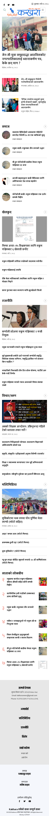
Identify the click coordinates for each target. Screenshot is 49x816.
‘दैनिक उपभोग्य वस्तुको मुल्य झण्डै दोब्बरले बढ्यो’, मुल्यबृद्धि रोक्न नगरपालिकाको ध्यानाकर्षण (33, 103)
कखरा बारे (24, 753)
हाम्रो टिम (24, 757)
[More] (45, 126)
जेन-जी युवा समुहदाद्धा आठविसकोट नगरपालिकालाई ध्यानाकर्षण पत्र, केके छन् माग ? (24, 59)
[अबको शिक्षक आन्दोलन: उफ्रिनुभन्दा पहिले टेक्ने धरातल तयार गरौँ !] (24, 411)
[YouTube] (13, 5)
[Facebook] (4, 5)
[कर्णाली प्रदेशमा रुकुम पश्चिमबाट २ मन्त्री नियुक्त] (24, 316)
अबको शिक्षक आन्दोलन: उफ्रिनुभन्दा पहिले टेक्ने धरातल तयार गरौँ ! (23, 428)
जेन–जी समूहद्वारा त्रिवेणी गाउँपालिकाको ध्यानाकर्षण (32, 81)
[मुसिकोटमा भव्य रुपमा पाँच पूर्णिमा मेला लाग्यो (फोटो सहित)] (24, 501)
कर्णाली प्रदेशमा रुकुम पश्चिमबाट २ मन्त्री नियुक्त (22, 333)
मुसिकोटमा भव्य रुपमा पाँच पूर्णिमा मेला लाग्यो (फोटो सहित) (22, 520)
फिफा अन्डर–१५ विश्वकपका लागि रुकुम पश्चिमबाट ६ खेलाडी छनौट (22, 247)
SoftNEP (27, 815)
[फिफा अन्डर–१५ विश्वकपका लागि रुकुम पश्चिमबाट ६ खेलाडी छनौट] (24, 229)
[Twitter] (9, 5)
